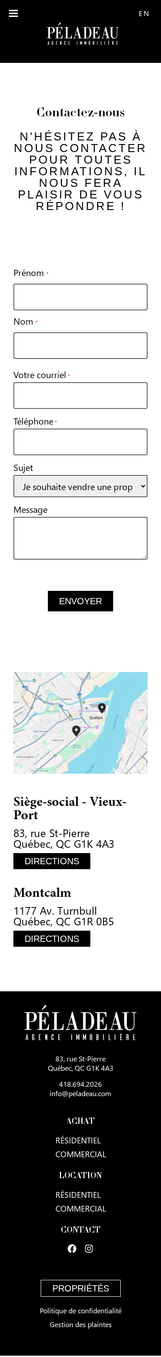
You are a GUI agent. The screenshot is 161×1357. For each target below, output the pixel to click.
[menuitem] (144, 13)
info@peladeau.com (80, 1093)
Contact (81, 1230)
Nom (25, 320)
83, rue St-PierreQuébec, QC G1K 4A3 (81, 1063)
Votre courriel (41, 374)
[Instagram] (89, 1248)
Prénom (30, 272)
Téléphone (35, 420)
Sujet (23, 466)
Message (30, 508)
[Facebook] (72, 1248)
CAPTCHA (32, 573)
